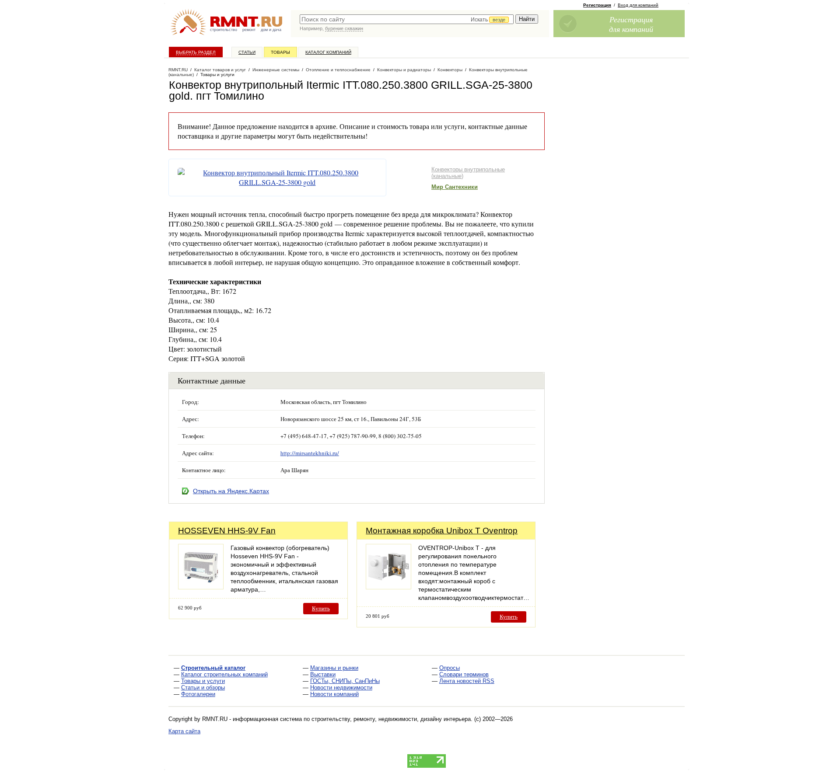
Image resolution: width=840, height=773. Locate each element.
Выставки (323, 674)
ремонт (249, 30)
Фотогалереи (198, 694)
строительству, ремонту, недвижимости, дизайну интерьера (391, 719)
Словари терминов (464, 674)
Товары (280, 52)
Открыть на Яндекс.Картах (231, 490)
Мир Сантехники (454, 187)
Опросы (449, 668)
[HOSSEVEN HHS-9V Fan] (200, 587)
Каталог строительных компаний (224, 674)
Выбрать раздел (196, 52)
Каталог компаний (328, 52)
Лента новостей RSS (466, 681)
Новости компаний (334, 694)
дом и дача (271, 30)
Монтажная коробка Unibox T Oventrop (442, 530)
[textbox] (407, 19)
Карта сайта (184, 731)
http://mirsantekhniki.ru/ (309, 453)
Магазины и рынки (334, 668)
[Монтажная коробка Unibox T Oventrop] (388, 587)
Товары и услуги (203, 681)
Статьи (247, 52)
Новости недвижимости (341, 687)
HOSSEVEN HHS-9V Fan (227, 530)
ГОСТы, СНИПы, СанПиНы (345, 681)
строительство (223, 30)
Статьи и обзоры (203, 687)
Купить (321, 608)
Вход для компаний (638, 5)
